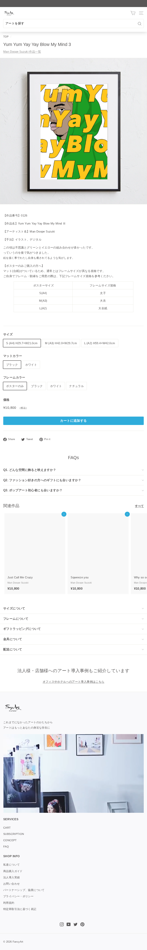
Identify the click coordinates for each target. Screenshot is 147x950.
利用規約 (8, 902)
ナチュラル (76, 386)
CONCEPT (10, 840)
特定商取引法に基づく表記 (19, 909)
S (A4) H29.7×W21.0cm (22, 343)
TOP (6, 36)
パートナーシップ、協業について (24, 889)
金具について (12, 639)
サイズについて (14, 608)
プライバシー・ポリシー (18, 896)
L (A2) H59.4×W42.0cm (99, 343)
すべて (139, 505)
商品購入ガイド (13, 871)
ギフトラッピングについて (22, 628)
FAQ (6, 846)
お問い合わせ (11, 883)
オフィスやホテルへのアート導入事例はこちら (74, 681)
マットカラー (12, 356)
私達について (11, 864)
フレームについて (15, 618)
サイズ (8, 334)
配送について (12, 649)
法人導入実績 (11, 877)
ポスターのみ (15, 386)
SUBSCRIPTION (13, 833)
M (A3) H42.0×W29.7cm (61, 343)
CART (7, 827)
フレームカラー (14, 377)
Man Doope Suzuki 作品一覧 (22, 51)
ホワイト (31, 364)
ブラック (12, 364)
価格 (6, 399)
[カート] (132, 13)
